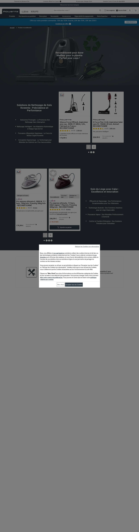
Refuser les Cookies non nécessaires (87, 246)
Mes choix (60, 284)
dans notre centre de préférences (51, 277)
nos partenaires (58, 253)
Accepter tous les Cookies (74, 284)
